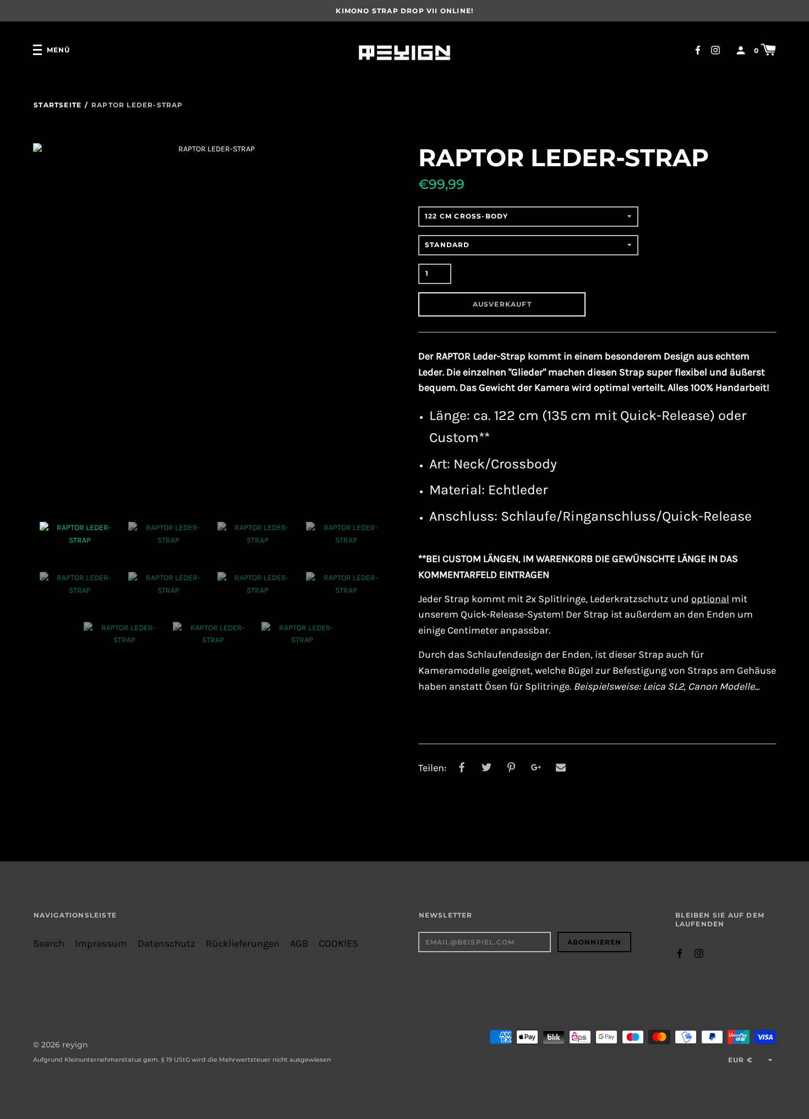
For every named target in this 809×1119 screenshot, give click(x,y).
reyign (75, 1045)
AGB (299, 943)
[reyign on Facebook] (697, 49)
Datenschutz (166, 943)
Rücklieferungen (243, 943)
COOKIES (338, 943)
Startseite (57, 105)
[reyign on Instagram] (715, 49)
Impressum (101, 943)
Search (48, 943)
